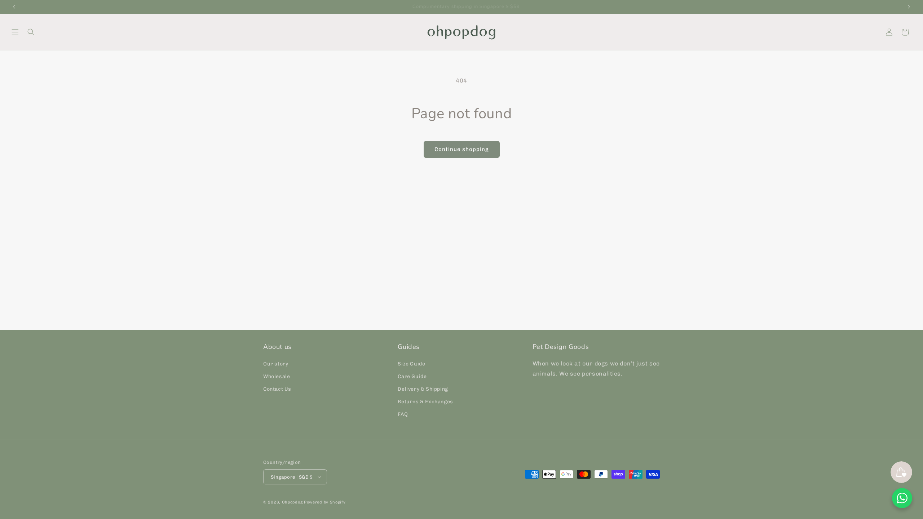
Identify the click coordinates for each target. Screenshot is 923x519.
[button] (15, 32)
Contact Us (277, 389)
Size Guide (411, 364)
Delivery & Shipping (423, 389)
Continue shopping (461, 149)
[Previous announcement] (14, 7)
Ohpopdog (292, 502)
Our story (275, 364)
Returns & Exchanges (425, 402)
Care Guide (412, 376)
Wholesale (276, 376)
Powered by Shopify (325, 502)
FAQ (403, 415)
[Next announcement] (909, 7)
